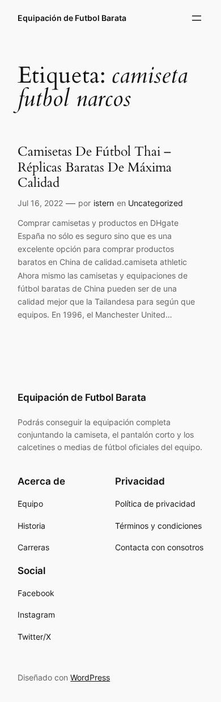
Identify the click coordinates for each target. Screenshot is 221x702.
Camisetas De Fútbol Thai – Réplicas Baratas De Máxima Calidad (95, 167)
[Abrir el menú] (196, 18)
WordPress (90, 677)
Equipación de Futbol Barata (72, 18)
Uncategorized (155, 203)
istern (104, 203)
